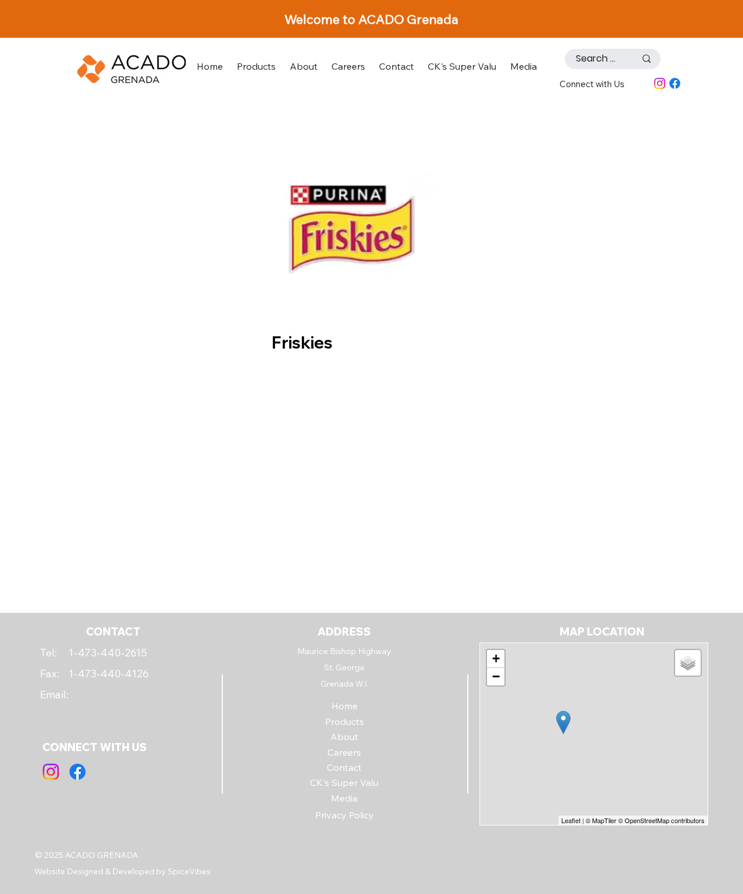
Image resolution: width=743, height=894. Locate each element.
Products (344, 721)
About (344, 736)
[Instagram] (659, 83)
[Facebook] (675, 83)
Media (344, 798)
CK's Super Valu (344, 782)
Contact (344, 767)
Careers (344, 752)
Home (344, 706)
